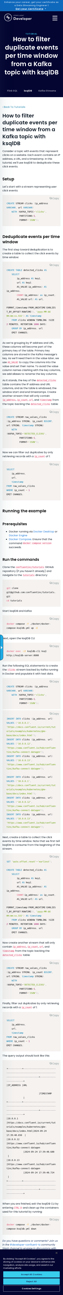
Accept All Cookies (31, 1274)
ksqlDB (28, 90)
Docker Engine (18, 535)
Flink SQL (12, 90)
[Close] (57, 1253)
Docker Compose (20, 539)
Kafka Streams (47, 90)
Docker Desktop (43, 531)
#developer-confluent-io (25, 1244)
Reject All (31, 1281)
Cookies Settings (31, 1288)
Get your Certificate (29, 8)
